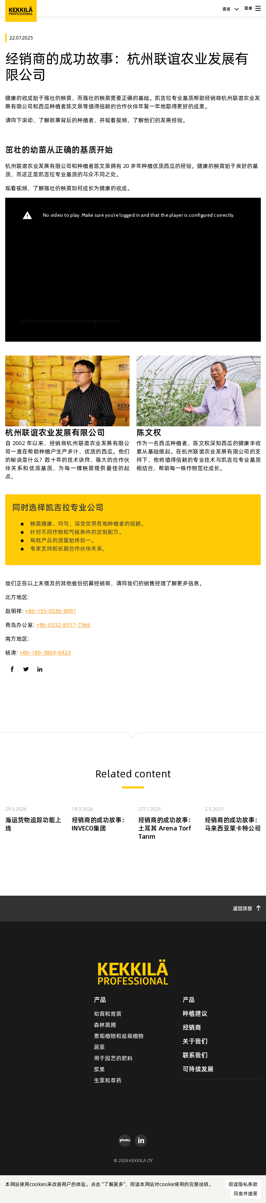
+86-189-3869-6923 (45, 652)
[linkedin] (141, 1140)
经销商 (192, 1027)
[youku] (124, 1140)
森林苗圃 (105, 1025)
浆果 (99, 1069)
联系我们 (195, 1055)
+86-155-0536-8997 (50, 611)
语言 (227, 9)
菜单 (248, 8)
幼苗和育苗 (108, 1013)
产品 (100, 999)
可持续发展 (198, 1069)
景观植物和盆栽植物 (119, 1036)
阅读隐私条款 (243, 1184)
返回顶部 (243, 908)
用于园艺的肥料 (113, 1058)
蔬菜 (99, 1047)
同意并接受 (245, 1193)
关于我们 (195, 1041)
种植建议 (195, 1013)
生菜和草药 (108, 1080)
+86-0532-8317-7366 (63, 625)
